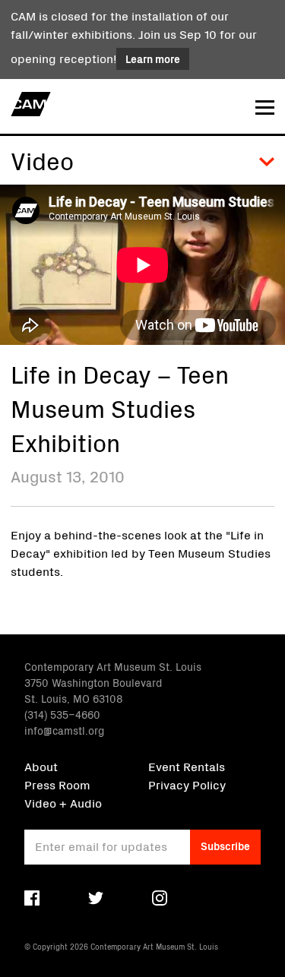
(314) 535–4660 (62, 714)
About (41, 765)
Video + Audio (63, 802)
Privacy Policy (187, 784)
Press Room (57, 784)
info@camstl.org (64, 730)
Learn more (152, 58)
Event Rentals (186, 765)
